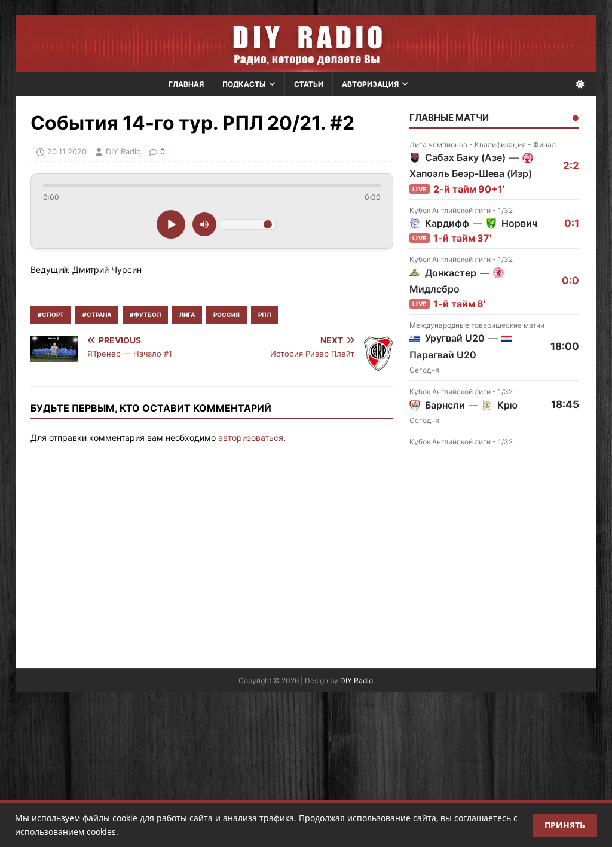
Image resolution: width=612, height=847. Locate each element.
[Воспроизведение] (171, 224)
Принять (564, 825)
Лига (187, 314)
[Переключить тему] (580, 84)
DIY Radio (356, 680)
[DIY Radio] (306, 43)
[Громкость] (204, 224)
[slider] (212, 185)
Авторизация (370, 84)
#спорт (51, 314)
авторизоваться (250, 437)
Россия (226, 314)
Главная (186, 84)
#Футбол (145, 314)
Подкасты (244, 84)
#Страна (96, 314)
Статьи (308, 84)
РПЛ (264, 314)
